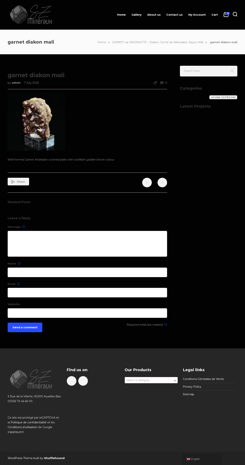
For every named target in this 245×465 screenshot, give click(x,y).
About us (154, 14)
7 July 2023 (31, 82)
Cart (215, 14)
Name (12, 263)
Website (14, 304)
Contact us (174, 14)
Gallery (136, 14)
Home (121, 14)
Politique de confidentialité (29, 422)
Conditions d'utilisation (23, 427)
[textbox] (151, 380)
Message (14, 227)
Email (12, 284)
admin (16, 82)
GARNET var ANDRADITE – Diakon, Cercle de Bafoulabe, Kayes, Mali (157, 42)
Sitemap (188, 394)
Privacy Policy (192, 386)
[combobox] (151, 380)
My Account (197, 14)
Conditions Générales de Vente (203, 379)
